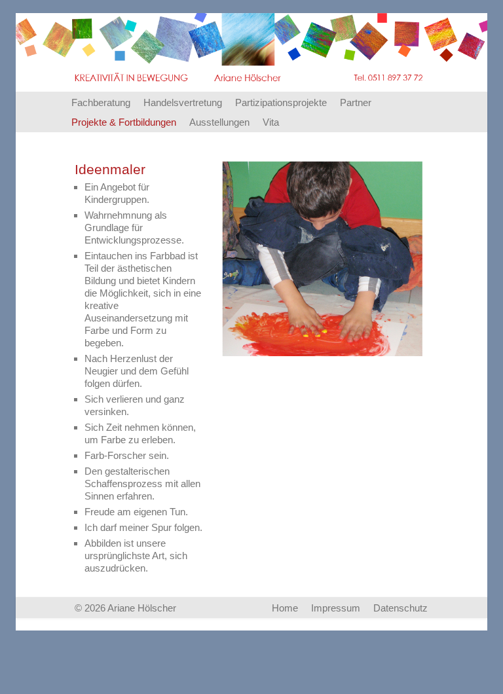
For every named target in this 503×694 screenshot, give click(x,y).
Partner (355, 102)
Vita (271, 122)
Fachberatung (100, 102)
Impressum (335, 607)
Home (285, 607)
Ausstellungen (219, 122)
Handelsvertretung (182, 102)
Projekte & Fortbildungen (123, 122)
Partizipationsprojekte (281, 102)
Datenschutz (400, 607)
